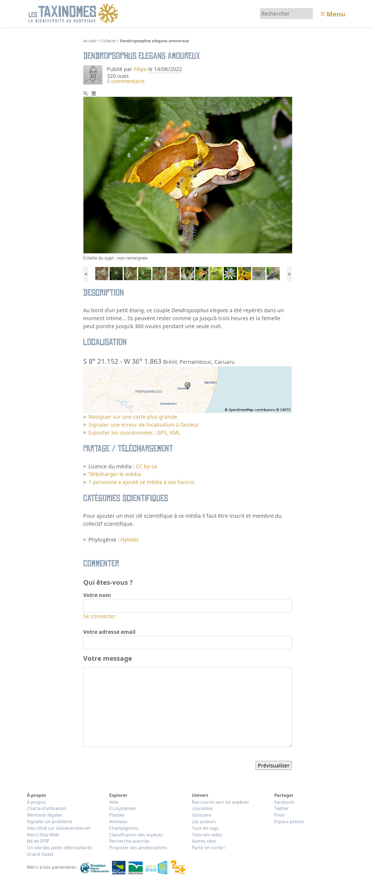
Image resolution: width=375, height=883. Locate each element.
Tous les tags (205, 828)
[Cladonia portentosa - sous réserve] (102, 273)
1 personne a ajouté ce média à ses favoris (141, 482)
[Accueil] (74, 13)
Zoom (86, 94)
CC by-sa (146, 466)
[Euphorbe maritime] (130, 273)
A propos (36, 802)
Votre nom (97, 595)
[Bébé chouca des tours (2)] (273, 273)
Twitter (281, 808)
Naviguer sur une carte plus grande (132, 416)
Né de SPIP (38, 841)
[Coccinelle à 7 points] (187, 273)
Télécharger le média (94, 94)
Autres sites (204, 841)
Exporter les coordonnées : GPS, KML (134, 432)
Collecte (108, 40)
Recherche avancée (129, 841)
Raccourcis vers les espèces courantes (220, 805)
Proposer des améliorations (138, 848)
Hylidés (130, 539)
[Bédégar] (159, 273)
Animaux (118, 822)
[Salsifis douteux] (173, 273)
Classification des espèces (136, 835)
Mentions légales (44, 815)
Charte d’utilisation (46, 808)
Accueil (89, 40)
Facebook (284, 802)
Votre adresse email (109, 631)
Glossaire (201, 815)
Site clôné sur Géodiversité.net (58, 828)
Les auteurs (204, 822)
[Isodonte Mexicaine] (216, 273)
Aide (113, 802)
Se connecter (99, 616)
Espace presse (289, 822)
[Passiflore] (230, 273)
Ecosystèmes (122, 808)
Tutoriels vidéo (207, 835)
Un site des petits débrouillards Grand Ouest (59, 851)
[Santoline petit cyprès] (244, 273)
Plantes (117, 815)
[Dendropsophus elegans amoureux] (202, 273)
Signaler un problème (49, 822)
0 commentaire (126, 81)
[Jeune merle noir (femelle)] (259, 273)
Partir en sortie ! (208, 848)
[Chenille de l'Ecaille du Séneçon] (145, 273)
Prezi (279, 815)
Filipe (140, 69)
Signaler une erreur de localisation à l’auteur (143, 424)
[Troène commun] (116, 273)
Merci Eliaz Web (43, 835)
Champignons (123, 828)
